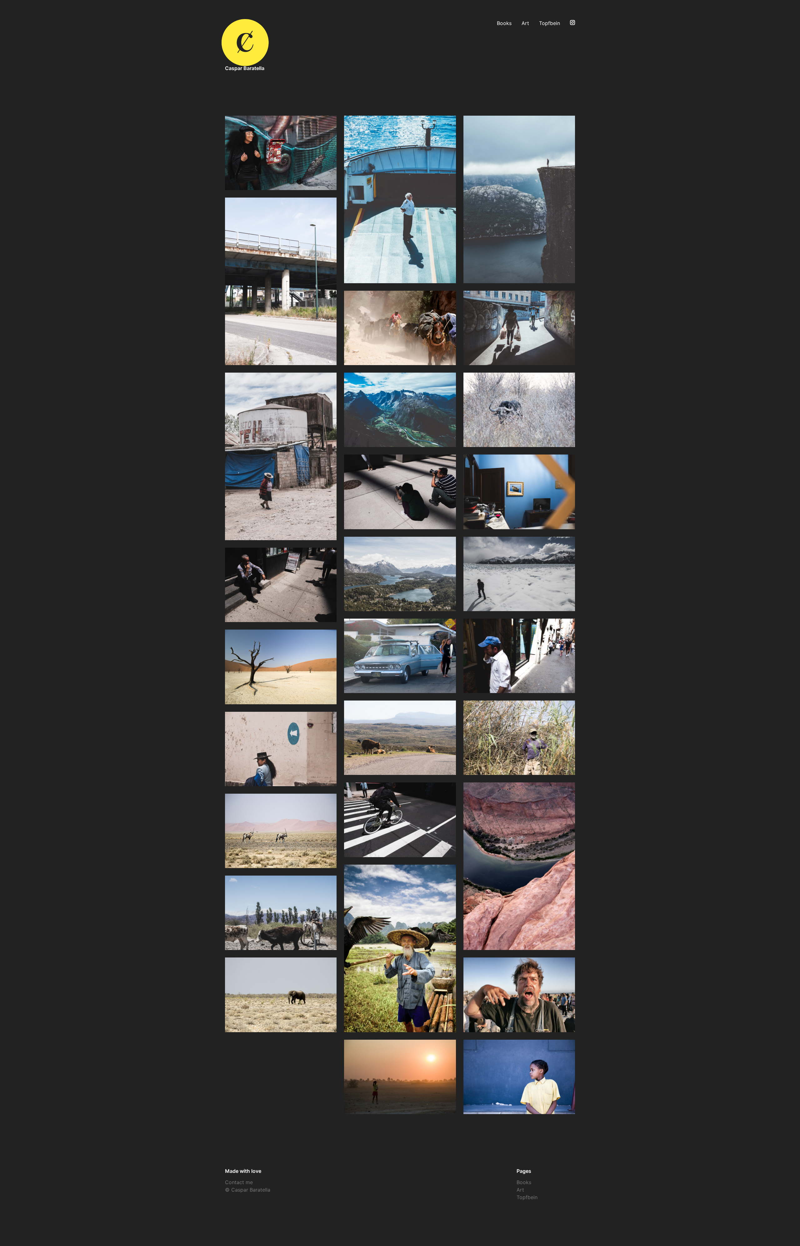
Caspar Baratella (244, 68)
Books (504, 23)
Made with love (243, 1171)
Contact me (239, 1182)
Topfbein (549, 23)
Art (525, 23)
